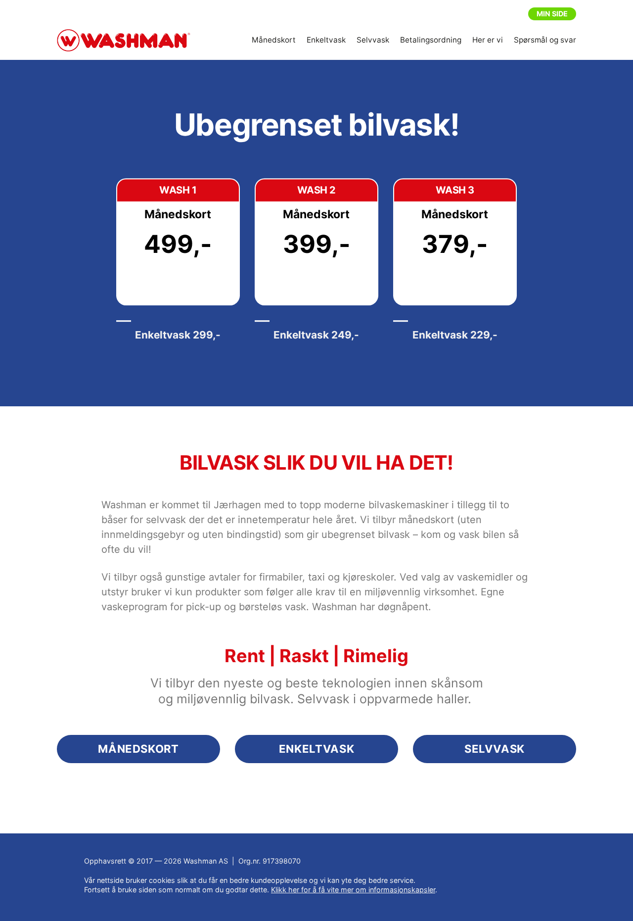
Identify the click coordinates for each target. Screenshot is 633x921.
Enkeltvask (326, 40)
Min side (552, 13)
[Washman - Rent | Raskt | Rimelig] (123, 40)
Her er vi (487, 40)
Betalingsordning (430, 40)
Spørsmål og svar (545, 40)
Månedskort (274, 40)
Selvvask (373, 40)
